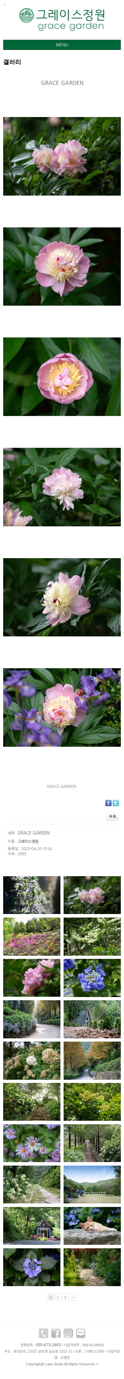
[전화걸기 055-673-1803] (43, 1335)
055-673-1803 (48, 1345)
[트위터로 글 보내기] (116, 802)
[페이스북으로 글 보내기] (108, 802)
